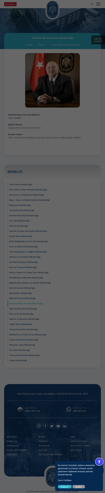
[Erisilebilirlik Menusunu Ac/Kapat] (99, 462)
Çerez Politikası (65, 480)
